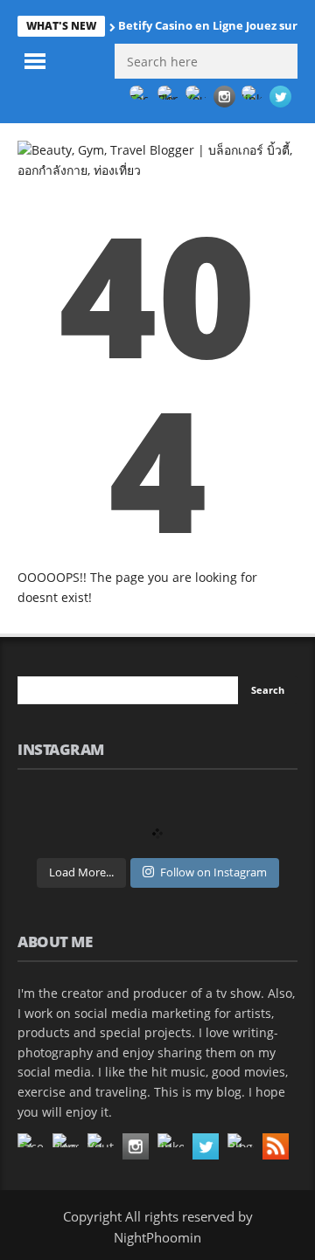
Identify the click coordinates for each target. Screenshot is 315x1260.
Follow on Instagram (213, 872)
